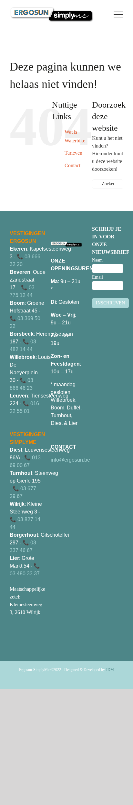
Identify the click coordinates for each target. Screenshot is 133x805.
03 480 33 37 (25, 573)
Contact (72, 165)
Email (97, 277)
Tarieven (73, 153)
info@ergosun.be (70, 460)
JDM (110, 669)
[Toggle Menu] (119, 14)
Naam (97, 260)
